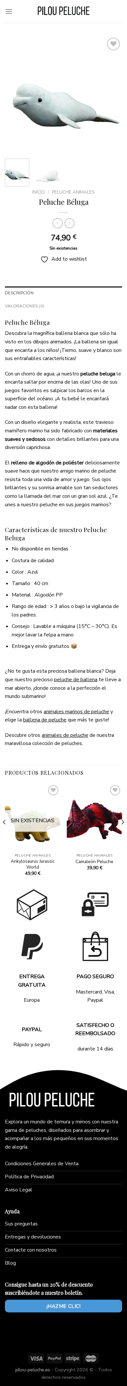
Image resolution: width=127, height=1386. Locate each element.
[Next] (112, 95)
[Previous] (15, 95)
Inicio (38, 192)
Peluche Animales (73, 192)
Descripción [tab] (19, 293)
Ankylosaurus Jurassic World (33, 864)
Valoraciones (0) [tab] (24, 306)
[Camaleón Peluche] (94, 817)
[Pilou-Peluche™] (63, 11)
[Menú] (9, 11)
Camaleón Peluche (94, 862)
